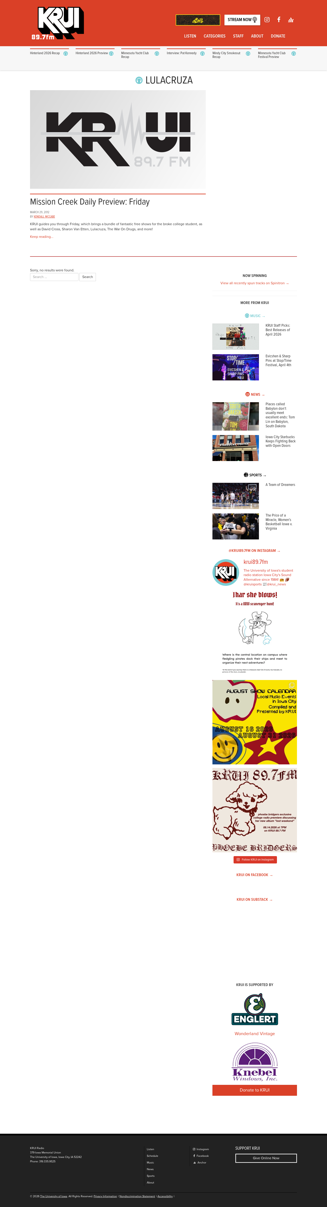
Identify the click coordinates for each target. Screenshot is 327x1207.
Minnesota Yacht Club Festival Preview (272, 55)
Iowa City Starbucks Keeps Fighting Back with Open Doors (281, 442)
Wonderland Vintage (255, 1033)
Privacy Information (105, 1196)
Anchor (201, 1162)
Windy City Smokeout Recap (226, 55)
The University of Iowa (53, 1196)
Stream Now (240, 20)
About (257, 36)
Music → (258, 316)
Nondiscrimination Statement (137, 1196)
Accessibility (165, 1196)
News (150, 1169)
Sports (151, 1176)
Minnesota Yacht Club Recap (135, 55)
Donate (278, 36)
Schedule (152, 1156)
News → (258, 394)
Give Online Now (266, 1158)
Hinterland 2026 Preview (92, 53)
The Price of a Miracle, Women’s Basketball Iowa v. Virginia (279, 522)
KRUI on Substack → (255, 899)
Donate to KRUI (255, 1090)
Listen (190, 36)
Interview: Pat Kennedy (182, 53)
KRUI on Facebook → (254, 875)
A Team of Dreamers (280, 484)
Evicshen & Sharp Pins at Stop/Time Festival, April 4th (278, 361)
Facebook (202, 1156)
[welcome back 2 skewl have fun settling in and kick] (254, 722)
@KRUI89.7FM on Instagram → (255, 550)
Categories (215, 36)
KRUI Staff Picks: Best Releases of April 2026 (278, 330)
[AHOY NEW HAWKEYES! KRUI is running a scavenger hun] (254, 634)
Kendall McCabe (44, 217)
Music (150, 1162)
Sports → (258, 475)
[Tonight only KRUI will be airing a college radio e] (254, 810)
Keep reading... (41, 237)
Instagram (202, 1149)
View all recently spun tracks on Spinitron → (254, 283)
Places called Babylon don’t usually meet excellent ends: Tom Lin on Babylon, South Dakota (280, 415)
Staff (238, 36)
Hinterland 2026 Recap (45, 53)
